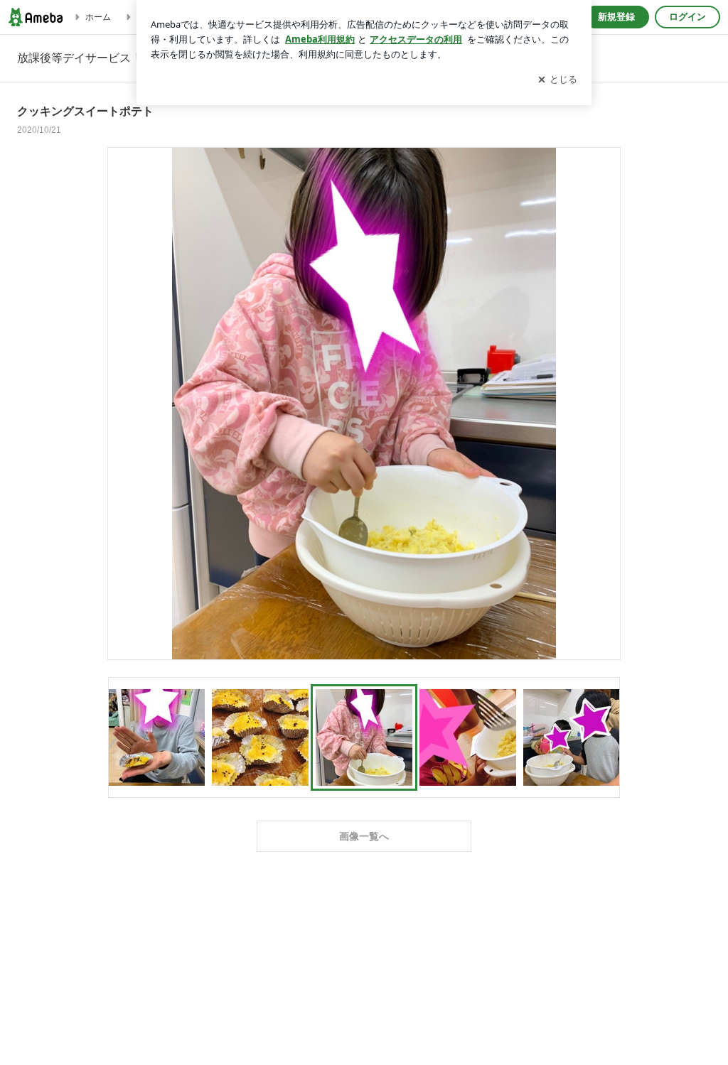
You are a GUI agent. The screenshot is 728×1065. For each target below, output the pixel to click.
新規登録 (616, 16)
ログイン (687, 16)
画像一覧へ (364, 836)
